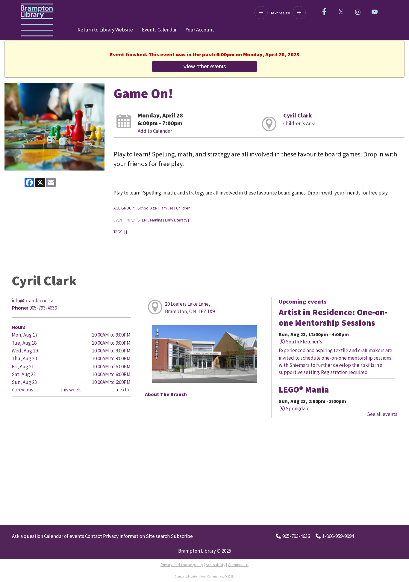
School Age (147, 208)
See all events (382, 414)
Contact (93, 536)
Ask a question (27, 536)
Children (183, 208)
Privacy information (124, 536)
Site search (158, 536)
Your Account (200, 29)
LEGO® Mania (304, 389)
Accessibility (215, 564)
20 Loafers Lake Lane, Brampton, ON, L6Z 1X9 (190, 307)
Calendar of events (64, 536)
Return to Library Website (105, 29)
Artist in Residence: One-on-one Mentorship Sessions (333, 317)
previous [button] (23, 389)
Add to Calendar (155, 131)
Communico (238, 564)
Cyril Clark (297, 115)
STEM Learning (149, 220)
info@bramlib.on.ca (32, 300)
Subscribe (182, 536)
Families (166, 208)
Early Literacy (176, 220)
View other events (204, 66)
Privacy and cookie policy (181, 564)
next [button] (122, 389)
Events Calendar (159, 29)
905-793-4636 (296, 536)
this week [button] (70, 389)
